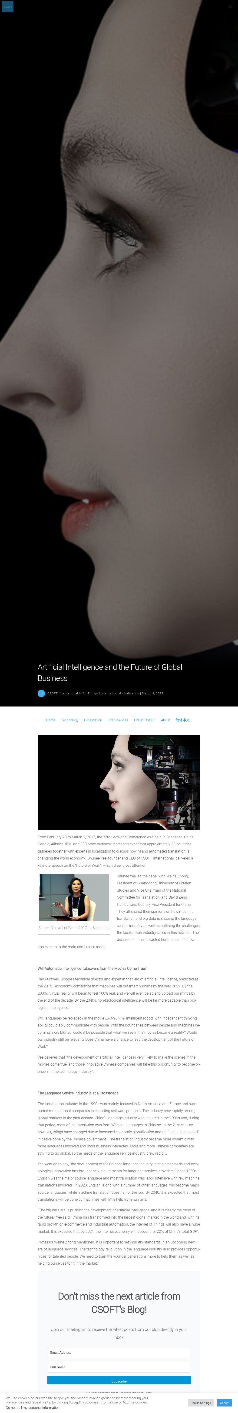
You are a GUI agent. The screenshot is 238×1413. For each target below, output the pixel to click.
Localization (93, 720)
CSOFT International (62, 693)
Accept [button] (224, 1403)
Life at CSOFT (144, 720)
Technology (69, 720)
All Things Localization (100, 693)
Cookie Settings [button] (201, 1403)
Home (50, 720)
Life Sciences (118, 720)
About (165, 720)
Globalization (129, 693)
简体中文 (183, 720)
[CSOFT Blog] (7, 10)
